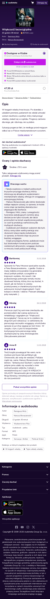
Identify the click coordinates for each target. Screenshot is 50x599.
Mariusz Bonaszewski (16, 40)
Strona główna (7, 98)
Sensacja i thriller (21, 98)
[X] (33, 527)
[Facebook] (16, 527)
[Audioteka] (11, 3)
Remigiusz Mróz (13, 36)
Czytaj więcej (24, 135)
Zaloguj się (42, 3)
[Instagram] (27, 527)
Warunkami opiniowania (12, 401)
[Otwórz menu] (3, 2)
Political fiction (35, 98)
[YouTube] (22, 527)
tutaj (40, 594)
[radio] (25, 54)
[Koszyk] (32, 2)
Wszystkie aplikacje (11, 519)
